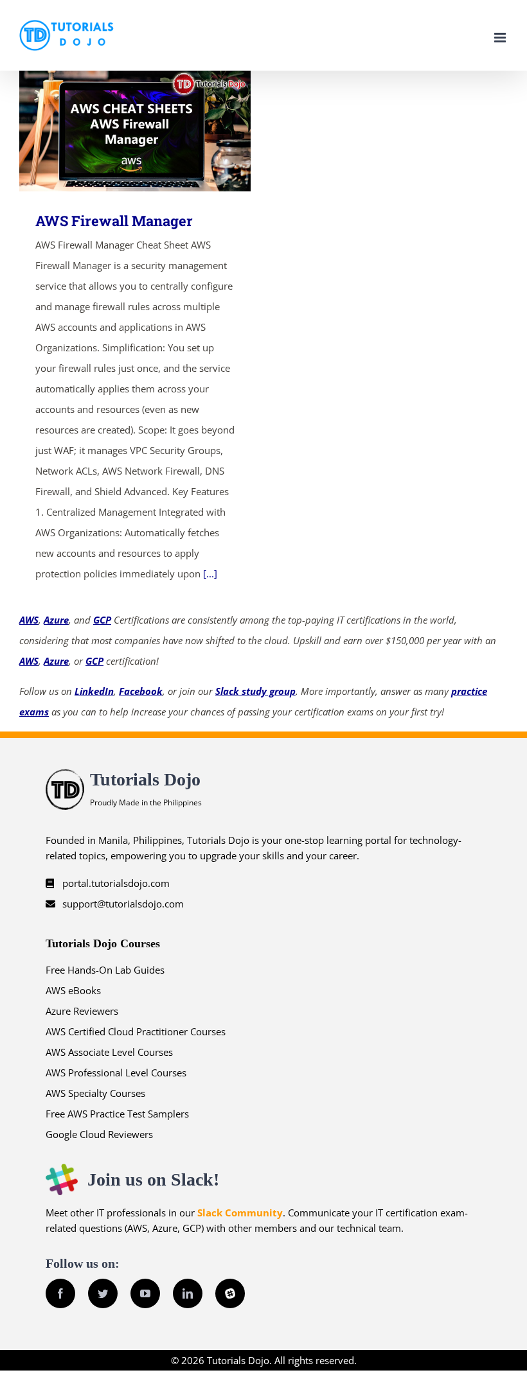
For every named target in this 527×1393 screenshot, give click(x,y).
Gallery (153, 131)
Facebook (141, 691)
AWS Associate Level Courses (109, 1052)
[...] (210, 573)
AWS (29, 619)
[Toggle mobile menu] (501, 37)
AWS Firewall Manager (116, 131)
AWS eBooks (73, 990)
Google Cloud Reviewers (99, 1134)
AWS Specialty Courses (95, 1093)
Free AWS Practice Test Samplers (117, 1113)
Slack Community (240, 1212)
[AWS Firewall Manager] (135, 131)
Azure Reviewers (82, 1010)
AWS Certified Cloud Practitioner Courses (136, 1031)
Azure (56, 619)
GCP (102, 619)
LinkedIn (94, 691)
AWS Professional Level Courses (116, 1072)
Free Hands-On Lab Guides (105, 969)
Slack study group (255, 691)
